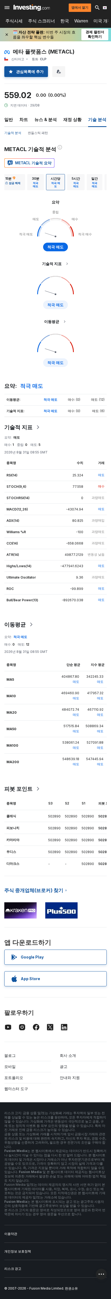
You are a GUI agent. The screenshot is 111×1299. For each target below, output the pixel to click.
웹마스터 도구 (16, 1088)
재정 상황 (72, 119)
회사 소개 (68, 1055)
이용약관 (10, 1234)
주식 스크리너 (41, 21)
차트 (23, 119)
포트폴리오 (13, 1077)
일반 (8, 119)
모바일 (10, 1066)
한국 (64, 21)
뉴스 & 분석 (45, 119)
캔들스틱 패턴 (38, 133)
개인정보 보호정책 (17, 1251)
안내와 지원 (70, 1077)
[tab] (13, 182)
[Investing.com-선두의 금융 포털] (31, 7)
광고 (63, 1066)
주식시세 (14, 21)
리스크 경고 (12, 1269)
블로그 (10, 1055)
